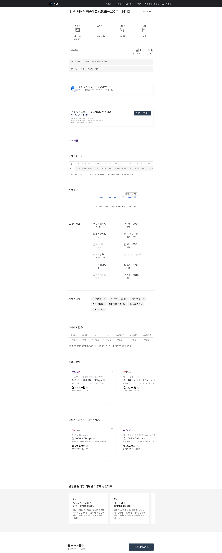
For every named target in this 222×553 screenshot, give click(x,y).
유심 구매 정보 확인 (142, 113)
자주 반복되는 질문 (152, 4)
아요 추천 (117, 4)
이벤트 (139, 4)
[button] (106, 403)
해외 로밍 (107, 4)
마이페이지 (168, 4)
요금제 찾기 (128, 4)
